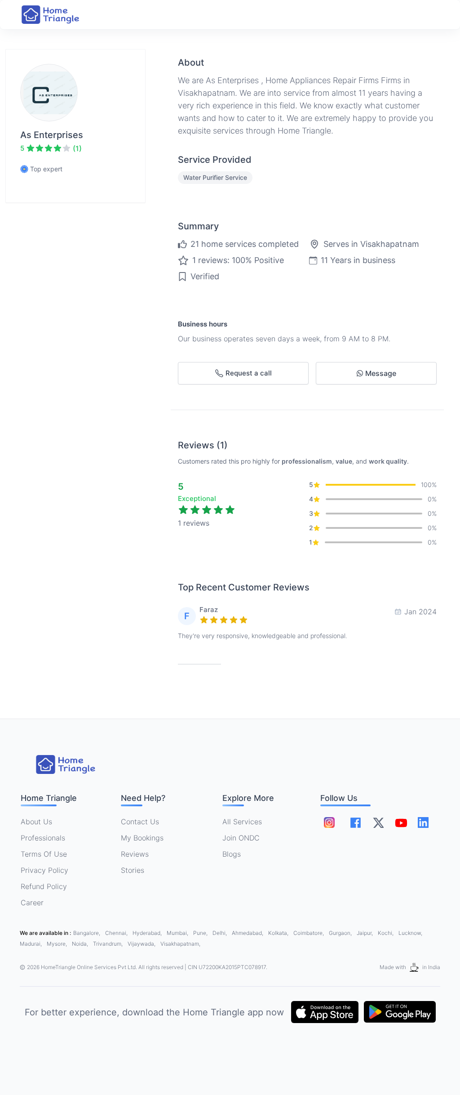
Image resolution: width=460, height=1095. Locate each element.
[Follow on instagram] (329, 822)
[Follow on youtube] (400, 822)
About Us (36, 821)
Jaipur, (365, 933)
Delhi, (220, 933)
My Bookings (142, 837)
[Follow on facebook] (355, 822)
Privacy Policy (44, 870)
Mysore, (57, 943)
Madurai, (31, 943)
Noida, (80, 943)
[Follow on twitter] (378, 822)
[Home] (59, 14)
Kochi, (386, 933)
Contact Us (140, 821)
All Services (242, 821)
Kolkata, (279, 933)
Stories (132, 870)
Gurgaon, (341, 933)
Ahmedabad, (248, 933)
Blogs (231, 853)
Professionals (43, 837)
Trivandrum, (108, 943)
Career (32, 902)
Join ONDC (241, 837)
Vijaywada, (142, 943)
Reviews (135, 853)
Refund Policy (44, 886)
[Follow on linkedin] (423, 822)
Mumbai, (178, 933)
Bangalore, (87, 933)
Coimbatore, (309, 933)
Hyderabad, (148, 933)
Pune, (201, 933)
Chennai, (117, 933)
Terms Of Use (44, 853)
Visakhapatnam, (180, 943)
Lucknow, (410, 933)
